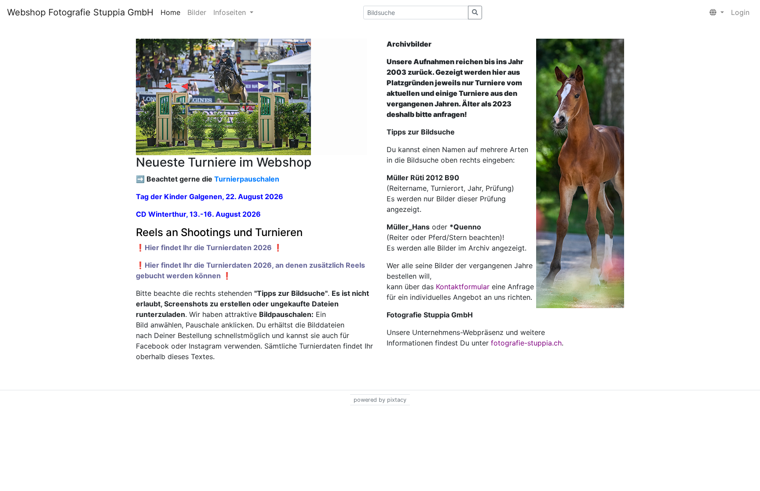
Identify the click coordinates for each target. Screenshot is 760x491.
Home (170, 12)
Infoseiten (230, 12)
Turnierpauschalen (246, 179)
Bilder (196, 12)
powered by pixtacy (380, 399)
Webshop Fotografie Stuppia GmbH (80, 12)
